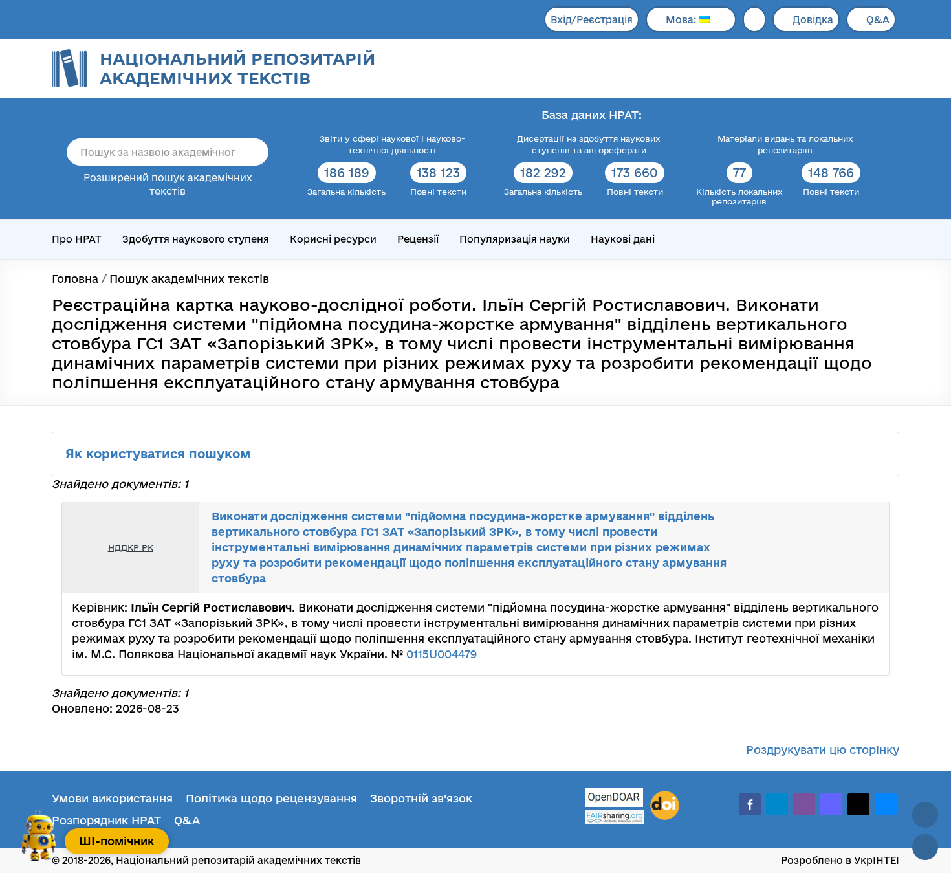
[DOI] (664, 806)
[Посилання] (840, 547)
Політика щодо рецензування (271, 798)
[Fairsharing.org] (614, 817)
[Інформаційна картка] (826, 547)
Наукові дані (623, 239)
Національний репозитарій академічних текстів (237, 68)
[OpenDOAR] (614, 799)
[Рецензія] (854, 547)
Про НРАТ (77, 239)
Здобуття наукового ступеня (195, 239)
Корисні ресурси (333, 239)
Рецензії (418, 239)
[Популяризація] (869, 547)
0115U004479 (441, 654)
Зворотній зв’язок (421, 798)
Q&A (878, 19)
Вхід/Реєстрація (592, 19)
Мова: (682, 19)
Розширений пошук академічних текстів (167, 184)
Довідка (812, 19)
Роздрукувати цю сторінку (822, 750)
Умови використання (112, 798)
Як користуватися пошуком (159, 454)
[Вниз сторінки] (925, 847)
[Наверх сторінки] (925, 815)
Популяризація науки (514, 239)
